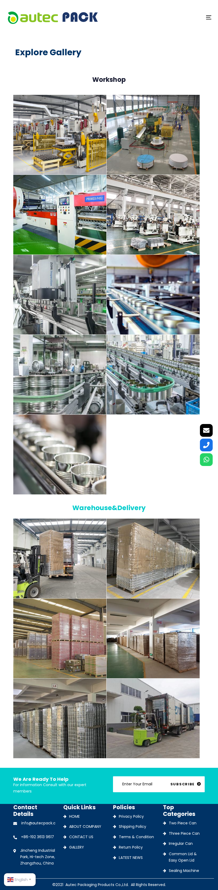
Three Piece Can (184, 833)
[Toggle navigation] (177, 17)
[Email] (206, 430)
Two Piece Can (182, 823)
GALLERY (76, 847)
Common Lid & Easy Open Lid (183, 857)
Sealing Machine (184, 870)
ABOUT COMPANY (85, 826)
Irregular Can (181, 843)
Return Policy (131, 847)
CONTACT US (81, 837)
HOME (74, 816)
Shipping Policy (132, 826)
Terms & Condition (136, 837)
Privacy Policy (131, 816)
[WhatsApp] (206, 459)
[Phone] (206, 445)
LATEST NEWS (131, 857)
